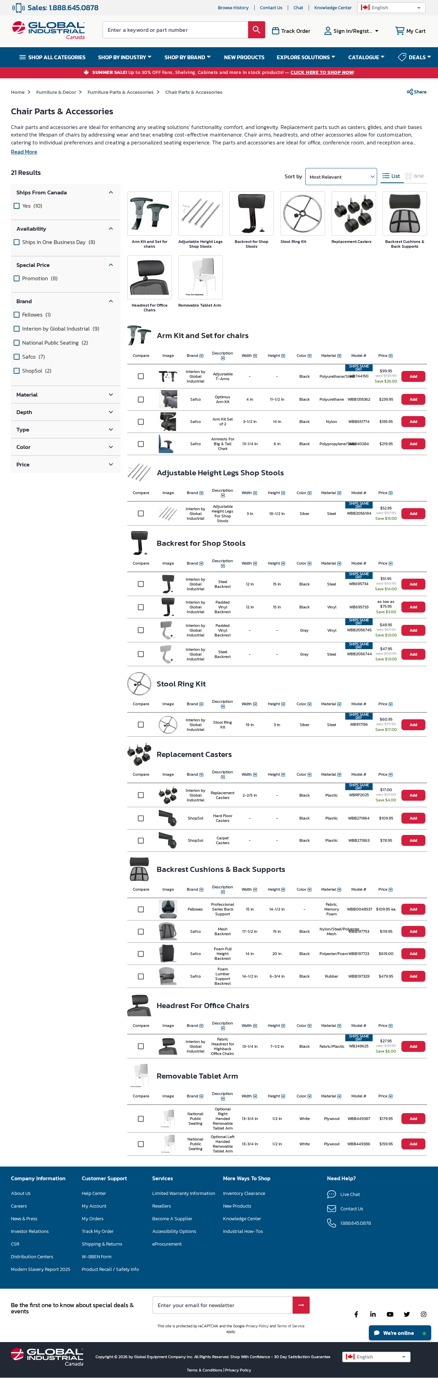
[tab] (392, 176)
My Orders (92, 1218)
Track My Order (98, 1231)
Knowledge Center (333, 7)
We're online (398, 1333)
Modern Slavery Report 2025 (40, 1269)
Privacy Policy (257, 1326)
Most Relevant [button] (326, 177)
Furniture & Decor (56, 92)
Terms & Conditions (205, 1370)
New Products (237, 1206)
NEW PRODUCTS (244, 57)
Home (18, 92)
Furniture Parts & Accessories (121, 92)
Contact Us (271, 7)
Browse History (233, 7)
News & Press (24, 1218)
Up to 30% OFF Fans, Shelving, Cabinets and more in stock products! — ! (223, 73)
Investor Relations (30, 1231)
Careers (19, 1206)
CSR (15, 1244)
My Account (94, 1206)
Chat (298, 7)
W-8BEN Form (97, 1256)
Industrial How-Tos (243, 1231)
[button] (391, 8)
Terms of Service (291, 1326)
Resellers (161, 1206)
